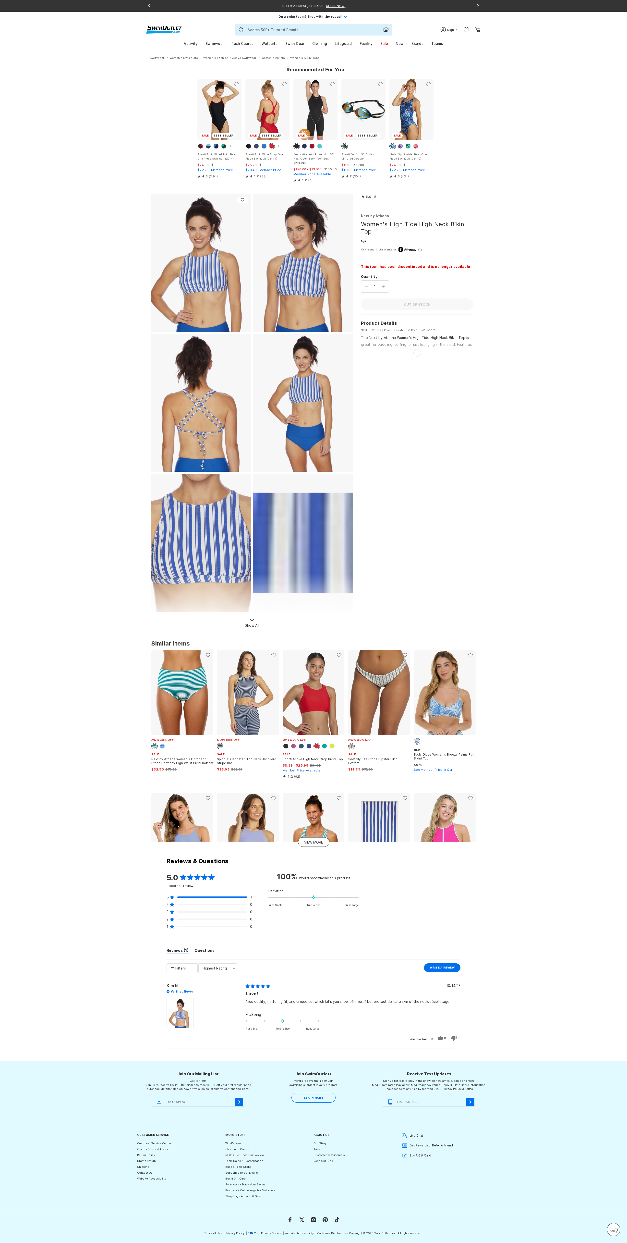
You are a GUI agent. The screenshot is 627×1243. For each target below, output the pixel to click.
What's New (233, 1143)
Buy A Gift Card (420, 1155)
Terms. (469, 1089)
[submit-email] (239, 1102)
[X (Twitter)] (302, 1220)
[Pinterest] (325, 1220)
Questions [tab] (204, 951)
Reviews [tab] (178, 951)
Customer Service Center (154, 1143)
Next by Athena (375, 216)
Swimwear (214, 43)
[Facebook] (290, 1220)
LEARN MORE (313, 1097)
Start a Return (146, 1161)
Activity (190, 43)
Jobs (317, 1149)
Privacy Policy (452, 1089)
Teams (437, 43)
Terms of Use (213, 1233)
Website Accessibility (151, 1178)
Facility (366, 43)
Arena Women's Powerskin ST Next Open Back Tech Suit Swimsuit (313, 158)
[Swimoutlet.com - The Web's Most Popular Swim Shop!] (164, 29)
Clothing (319, 43)
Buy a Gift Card (235, 1178)
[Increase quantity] (383, 286)
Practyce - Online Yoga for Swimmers (250, 1190)
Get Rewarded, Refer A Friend (431, 1145)
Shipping (143, 1166)
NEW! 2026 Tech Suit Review (244, 1155)
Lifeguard (343, 43)
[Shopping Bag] (478, 30)
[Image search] (386, 30)
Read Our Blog (323, 1161)
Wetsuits (269, 43)
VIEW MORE (313, 842)
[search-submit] (241, 30)
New (400, 43)
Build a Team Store (238, 1166)
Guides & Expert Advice (153, 1149)
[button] (368, 197)
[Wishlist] (466, 30)
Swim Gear (294, 43)
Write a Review (445, 969)
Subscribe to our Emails (241, 1172)
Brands (417, 43)
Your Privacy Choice (267, 1233)
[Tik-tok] (337, 1220)
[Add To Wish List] (242, 200)
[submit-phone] (470, 1102)
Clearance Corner (237, 1149)
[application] (613, 1229)
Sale (384, 43)
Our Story (320, 1143)
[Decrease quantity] (366, 286)
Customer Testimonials (329, 1155)
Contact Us (145, 1172)
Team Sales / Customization (244, 1161)
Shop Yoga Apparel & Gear (243, 1196)
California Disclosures (332, 1233)
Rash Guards (242, 43)
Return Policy (146, 1155)
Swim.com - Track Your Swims (245, 1184)
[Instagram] (313, 1220)
